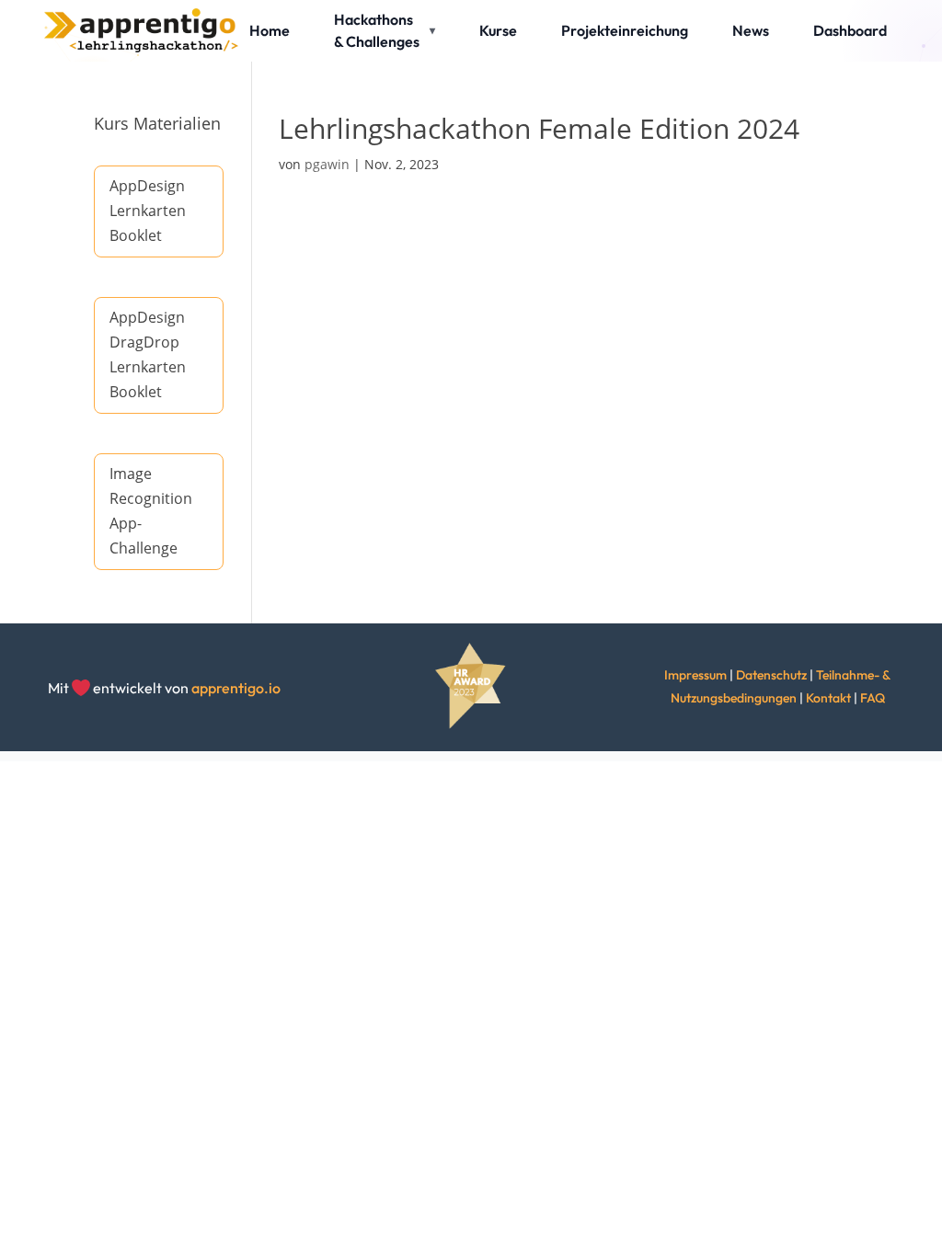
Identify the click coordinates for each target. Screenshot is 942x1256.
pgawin (327, 164)
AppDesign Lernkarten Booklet (147, 210)
